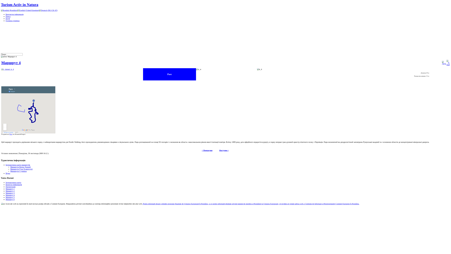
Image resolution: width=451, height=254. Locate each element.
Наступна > (224, 150)
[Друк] (444, 64)
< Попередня (207, 150)
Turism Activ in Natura (19, 4)
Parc (11, 134)
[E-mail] (448, 65)
